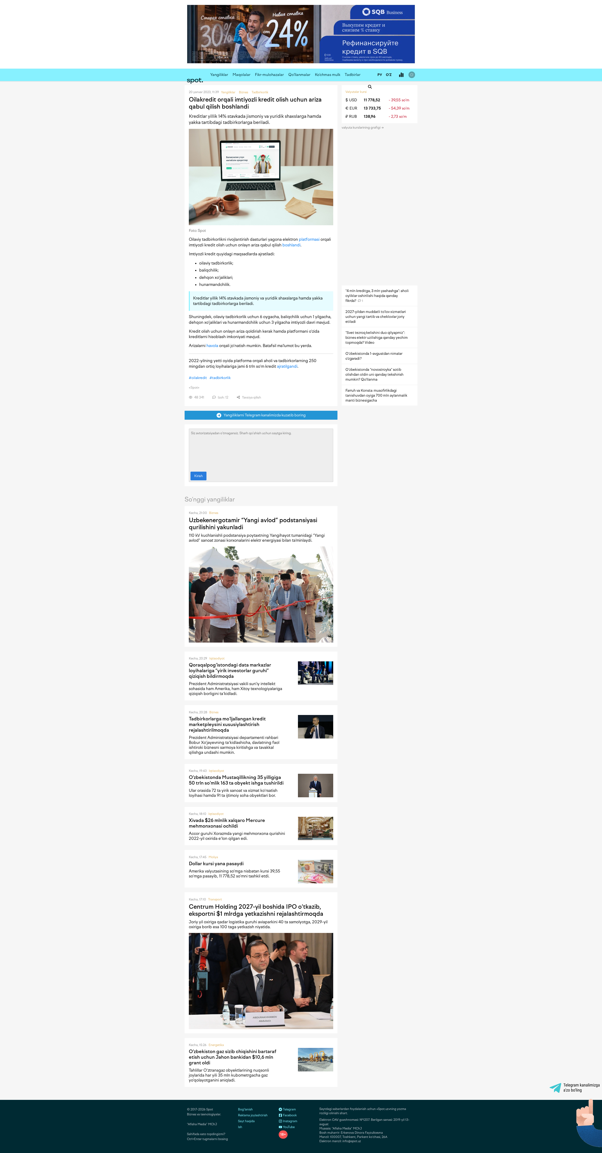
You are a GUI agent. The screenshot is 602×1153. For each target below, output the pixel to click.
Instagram (289, 1121)
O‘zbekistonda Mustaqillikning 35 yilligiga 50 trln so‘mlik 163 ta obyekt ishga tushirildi (236, 780)
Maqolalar (241, 74)
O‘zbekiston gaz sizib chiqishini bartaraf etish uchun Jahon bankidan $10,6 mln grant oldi (232, 1057)
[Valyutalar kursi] (401, 75)
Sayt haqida (246, 1121)
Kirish (198, 476)
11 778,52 (372, 100)
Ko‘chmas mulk (327, 74)
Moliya (213, 857)
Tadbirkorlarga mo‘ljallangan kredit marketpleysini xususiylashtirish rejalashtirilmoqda (227, 724)
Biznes (213, 513)
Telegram (289, 1109)
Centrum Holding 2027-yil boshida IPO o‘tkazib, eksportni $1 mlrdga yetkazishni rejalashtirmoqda (256, 910)
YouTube (288, 1127)
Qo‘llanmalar (299, 74)
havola (212, 345)
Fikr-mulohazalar (269, 74)
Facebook (289, 1115)
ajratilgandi (287, 366)
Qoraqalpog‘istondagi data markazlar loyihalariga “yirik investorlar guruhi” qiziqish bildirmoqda (230, 670)
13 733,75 (372, 108)
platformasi (309, 239)
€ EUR (351, 108)
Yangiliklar (219, 74)
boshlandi (291, 245)
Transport (215, 899)
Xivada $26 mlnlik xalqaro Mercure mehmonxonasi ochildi (227, 823)
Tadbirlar (352, 74)
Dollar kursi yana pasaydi (216, 863)
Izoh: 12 (222, 397)
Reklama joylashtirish (253, 1115)
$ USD (351, 100)
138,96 (370, 116)
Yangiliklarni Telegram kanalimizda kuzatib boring (264, 415)
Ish (240, 1127)
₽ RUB (351, 116)
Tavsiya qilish (251, 397)
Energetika (216, 1045)
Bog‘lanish (245, 1109)
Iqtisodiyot (217, 658)
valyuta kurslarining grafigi (361, 128)
